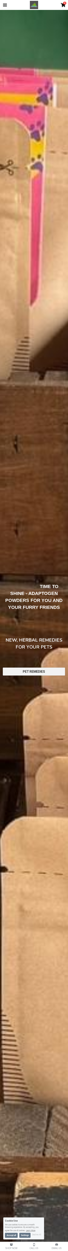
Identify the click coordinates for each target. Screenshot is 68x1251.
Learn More (30, 1230)
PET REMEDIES (34, 672)
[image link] (34, 4)
